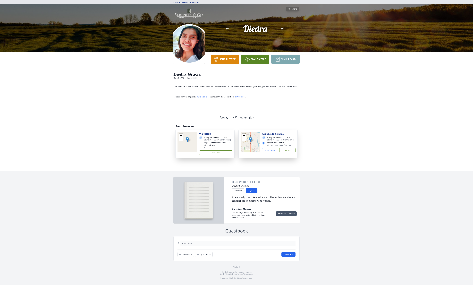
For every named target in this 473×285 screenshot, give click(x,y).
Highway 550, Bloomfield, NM (279, 145)
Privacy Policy (229, 274)
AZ (205, 148)
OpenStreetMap (239, 278)
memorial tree (203, 96)
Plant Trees (216, 153)
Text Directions (270, 150)
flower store (240, 96)
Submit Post (288, 254)
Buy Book (251, 191)
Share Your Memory (286, 213)
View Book (238, 191)
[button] (187, 139)
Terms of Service (243, 274)
